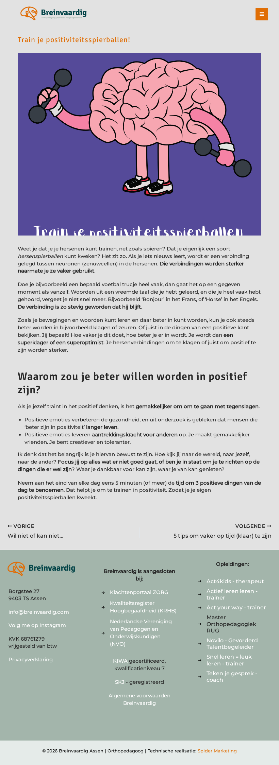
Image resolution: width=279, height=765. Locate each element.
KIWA (121, 661)
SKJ (120, 682)
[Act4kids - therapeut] (231, 581)
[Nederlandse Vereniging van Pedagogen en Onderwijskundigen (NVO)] (139, 633)
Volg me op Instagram (37, 625)
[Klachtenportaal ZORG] (134, 592)
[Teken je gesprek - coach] (232, 676)
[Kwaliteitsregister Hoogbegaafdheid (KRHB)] (139, 607)
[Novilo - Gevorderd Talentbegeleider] (232, 643)
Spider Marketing (217, 750)
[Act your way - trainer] (232, 607)
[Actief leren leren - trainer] (232, 594)
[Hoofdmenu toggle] (262, 14)
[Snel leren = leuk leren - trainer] (232, 660)
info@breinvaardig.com (39, 612)
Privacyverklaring (31, 660)
